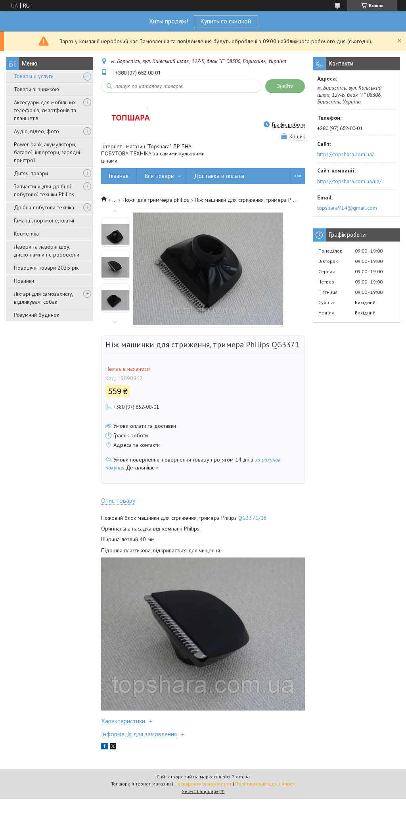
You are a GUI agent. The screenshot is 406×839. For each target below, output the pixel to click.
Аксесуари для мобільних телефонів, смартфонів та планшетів (45, 110)
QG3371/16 (252, 517)
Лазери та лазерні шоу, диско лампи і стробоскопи (46, 250)
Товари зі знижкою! (37, 89)
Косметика (26, 233)
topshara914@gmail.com (347, 207)
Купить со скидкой (225, 21)
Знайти (285, 86)
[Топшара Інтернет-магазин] (129, 118)
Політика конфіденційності (265, 784)
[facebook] (104, 747)
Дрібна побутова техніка (44, 207)
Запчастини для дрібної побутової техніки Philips (44, 190)
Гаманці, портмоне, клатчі (44, 220)
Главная (118, 176)
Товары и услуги (34, 76)
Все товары (159, 176)
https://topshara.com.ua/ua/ (349, 181)
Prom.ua (241, 777)
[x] (113, 747)
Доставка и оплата (219, 176)
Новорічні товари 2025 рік (46, 267)
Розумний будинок (36, 314)
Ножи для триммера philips (156, 199)
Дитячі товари (31, 173)
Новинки (24, 280)
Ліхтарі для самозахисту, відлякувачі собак (43, 297)
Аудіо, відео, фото (36, 131)
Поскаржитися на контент (203, 784)
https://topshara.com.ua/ (345, 154)
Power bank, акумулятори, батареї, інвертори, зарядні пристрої (47, 152)
